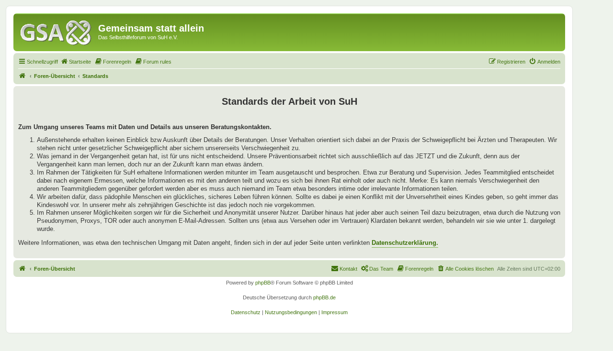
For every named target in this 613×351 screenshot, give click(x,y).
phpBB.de (324, 297)
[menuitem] (75, 61)
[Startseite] (57, 31)
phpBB (263, 282)
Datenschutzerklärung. (405, 242)
